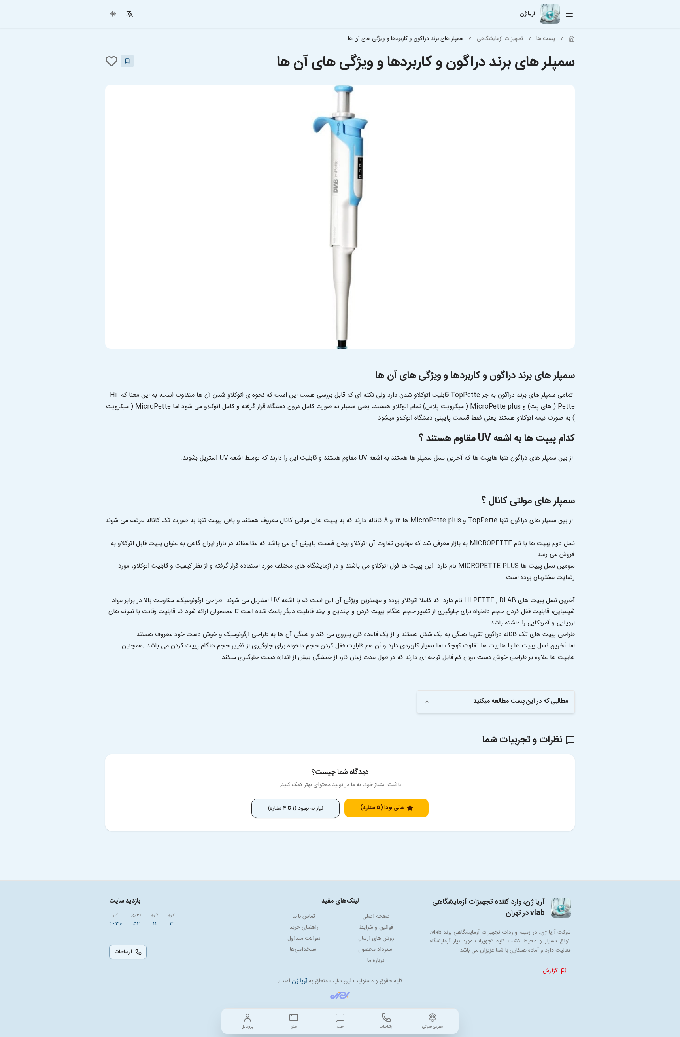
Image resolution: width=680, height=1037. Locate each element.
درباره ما (376, 961)
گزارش (550, 971)
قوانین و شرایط (376, 927)
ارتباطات (123, 952)
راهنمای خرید (304, 927)
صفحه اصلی (376, 916)
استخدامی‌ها (304, 950)
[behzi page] (340, 995)
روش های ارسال (376, 938)
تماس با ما (304, 916)
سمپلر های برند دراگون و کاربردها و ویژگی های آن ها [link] (405, 39)
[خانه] (572, 39)
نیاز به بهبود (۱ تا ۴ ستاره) (295, 808)
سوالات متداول (304, 938)
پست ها (545, 39)
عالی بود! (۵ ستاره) (382, 808)
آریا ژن (299, 981)
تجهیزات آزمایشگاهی (500, 39)
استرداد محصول (376, 950)
